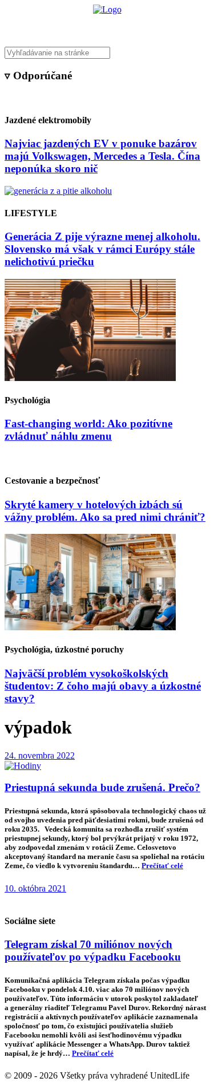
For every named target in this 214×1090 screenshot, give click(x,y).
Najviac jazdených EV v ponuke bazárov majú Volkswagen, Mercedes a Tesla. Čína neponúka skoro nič (102, 156)
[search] (107, 53)
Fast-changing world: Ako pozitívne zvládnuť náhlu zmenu (88, 430)
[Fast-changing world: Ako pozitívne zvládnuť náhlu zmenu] (90, 378)
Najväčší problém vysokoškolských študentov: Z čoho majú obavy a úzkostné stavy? (103, 685)
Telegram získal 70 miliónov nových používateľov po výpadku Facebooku (93, 950)
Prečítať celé (162, 865)
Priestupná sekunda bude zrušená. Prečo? (102, 787)
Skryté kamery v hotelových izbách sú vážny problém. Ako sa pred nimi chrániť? (105, 511)
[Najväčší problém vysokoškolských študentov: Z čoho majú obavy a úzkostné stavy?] (90, 627)
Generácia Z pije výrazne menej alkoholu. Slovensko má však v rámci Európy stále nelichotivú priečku (102, 249)
